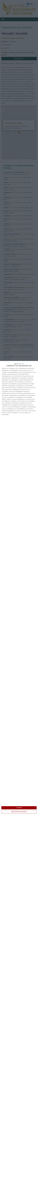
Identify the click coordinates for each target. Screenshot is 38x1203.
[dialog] (19, 782)
